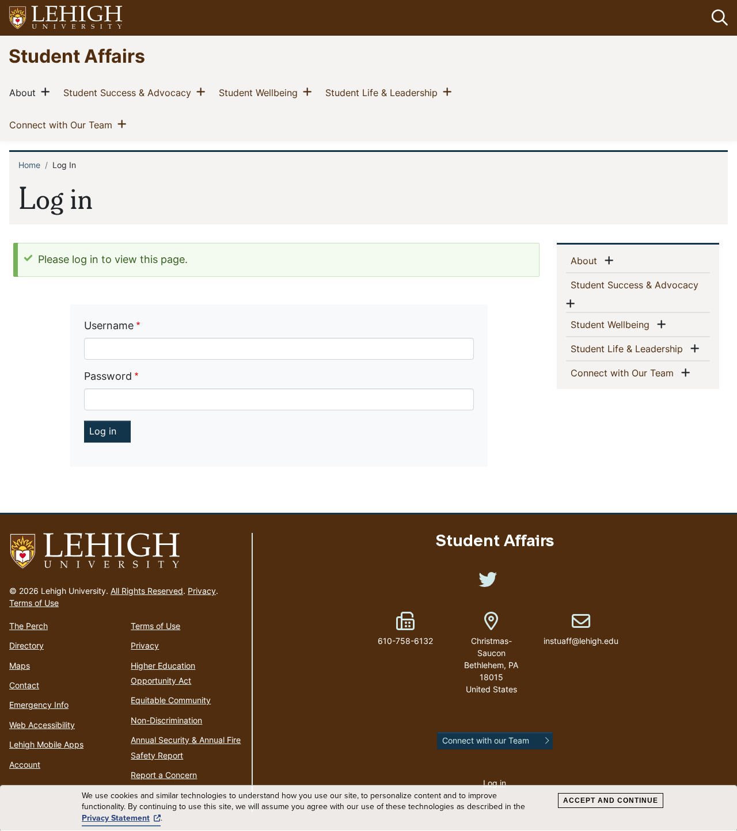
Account (24, 764)
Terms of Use (34, 602)
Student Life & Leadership (383, 92)
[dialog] (368, 808)
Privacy (202, 590)
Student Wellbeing (260, 92)
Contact (24, 685)
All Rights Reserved (147, 590)
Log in (494, 782)
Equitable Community (171, 700)
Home (29, 164)
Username (109, 325)
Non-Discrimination (166, 720)
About (24, 92)
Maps (19, 665)
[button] (717, 18)
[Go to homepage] (125, 551)
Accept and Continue (610, 800)
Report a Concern (164, 774)
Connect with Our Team (63, 124)
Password (108, 376)
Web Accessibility (42, 724)
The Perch (28, 625)
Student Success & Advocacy (129, 92)
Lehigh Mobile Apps (46, 744)
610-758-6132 (405, 640)
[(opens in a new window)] (66, 18)
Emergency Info (39, 704)
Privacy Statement (116, 818)
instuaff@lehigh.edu (581, 629)
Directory (26, 645)
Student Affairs (77, 55)
